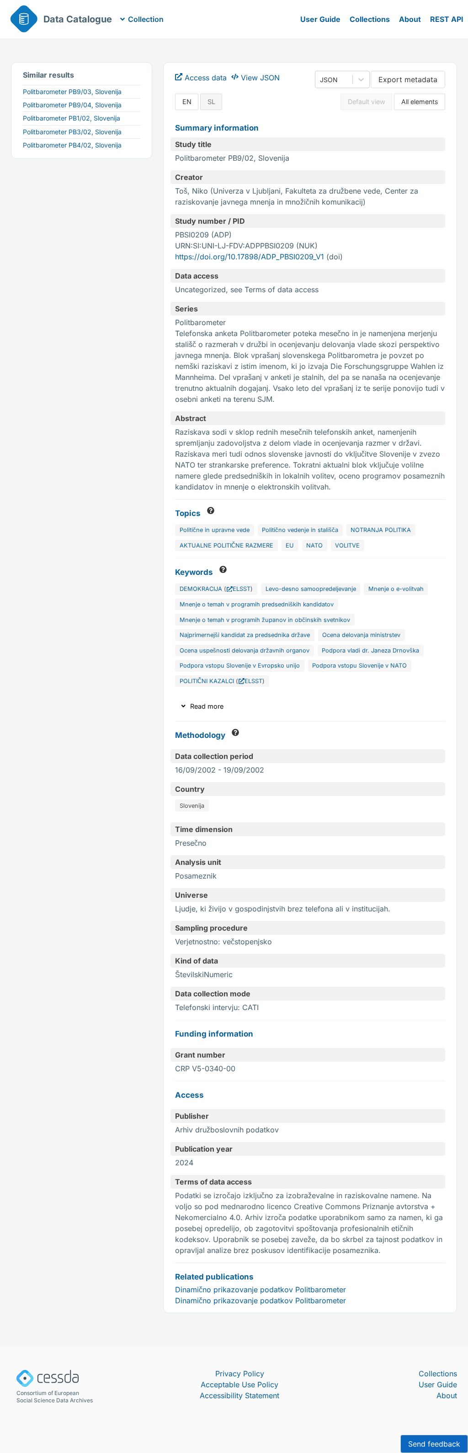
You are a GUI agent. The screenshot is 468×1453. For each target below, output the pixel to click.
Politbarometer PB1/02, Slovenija (71, 118)
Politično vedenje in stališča (300, 529)
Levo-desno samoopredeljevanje (311, 588)
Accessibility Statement (239, 1395)
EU (290, 545)
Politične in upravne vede (215, 529)
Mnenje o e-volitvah (396, 588)
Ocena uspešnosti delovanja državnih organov (244, 650)
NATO (314, 545)
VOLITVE (347, 545)
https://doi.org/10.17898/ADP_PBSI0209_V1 (249, 256)
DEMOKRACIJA (201, 588)
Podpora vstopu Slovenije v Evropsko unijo (240, 665)
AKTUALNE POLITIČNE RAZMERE (226, 545)
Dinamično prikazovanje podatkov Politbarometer (260, 1289)
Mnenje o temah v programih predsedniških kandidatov (257, 604)
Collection (146, 19)
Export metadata (407, 79)
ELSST (241, 588)
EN (186, 101)
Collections (370, 19)
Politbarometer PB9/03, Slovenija (72, 91)
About (410, 19)
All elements (419, 101)
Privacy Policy (239, 1373)
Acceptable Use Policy (239, 1384)
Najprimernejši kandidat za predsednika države (245, 635)
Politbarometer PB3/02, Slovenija (72, 132)
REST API (446, 19)
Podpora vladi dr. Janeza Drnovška (370, 650)
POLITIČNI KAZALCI (207, 681)
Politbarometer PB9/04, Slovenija (72, 105)
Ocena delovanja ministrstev (361, 635)
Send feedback (434, 1443)
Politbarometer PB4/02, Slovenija (72, 145)
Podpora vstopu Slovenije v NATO (359, 665)
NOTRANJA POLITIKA (381, 529)
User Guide (320, 19)
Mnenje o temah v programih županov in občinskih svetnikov (265, 619)
